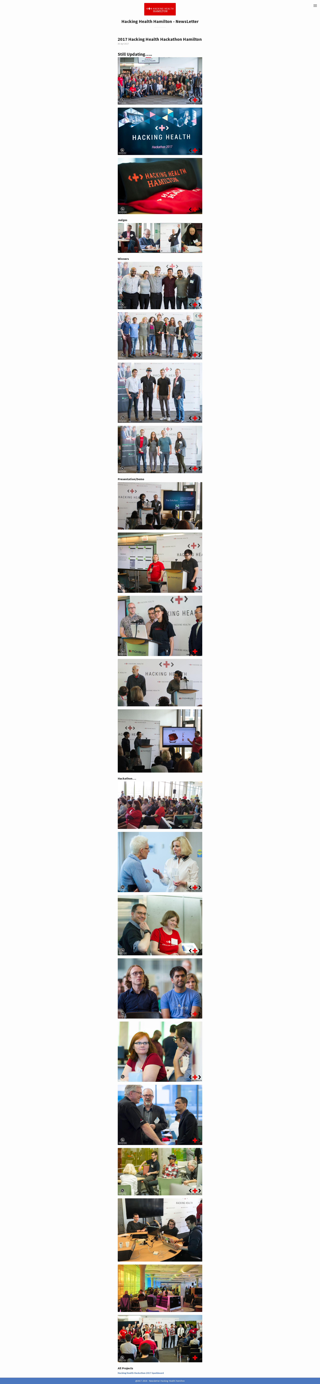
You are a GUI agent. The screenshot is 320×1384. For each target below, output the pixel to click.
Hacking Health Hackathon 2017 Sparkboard (141, 1373)
